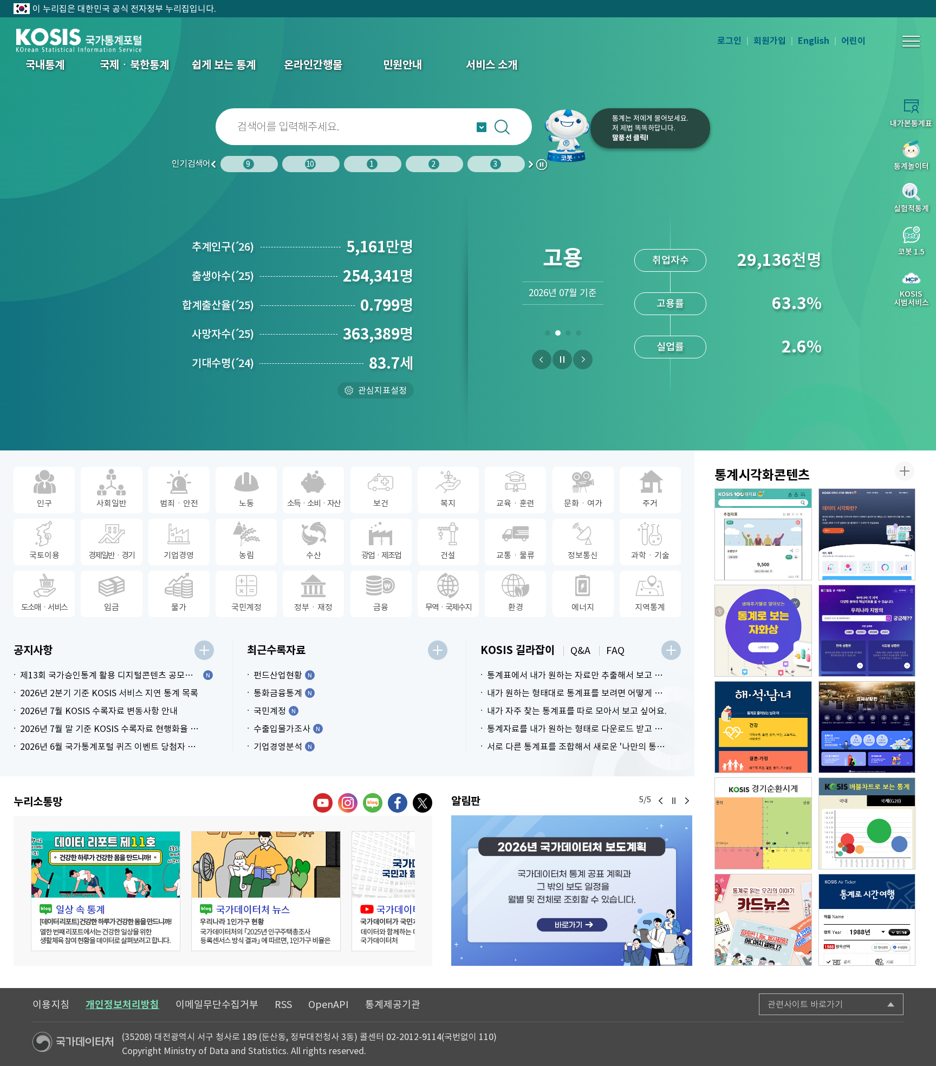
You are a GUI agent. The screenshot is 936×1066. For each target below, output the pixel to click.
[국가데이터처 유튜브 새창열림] (323, 803)
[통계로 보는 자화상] (763, 630)
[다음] (583, 359)
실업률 (670, 345)
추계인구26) (223, 247)
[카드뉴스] (763, 919)
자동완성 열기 (481, 127)
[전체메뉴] (911, 41)
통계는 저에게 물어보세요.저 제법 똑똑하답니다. (650, 128)
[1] (547, 335)
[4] (578, 335)
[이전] (541, 359)
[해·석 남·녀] (763, 727)
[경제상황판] (867, 727)
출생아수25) (223, 276)
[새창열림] (571, 890)
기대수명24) (223, 363)
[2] (558, 335)
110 (486, 1036)
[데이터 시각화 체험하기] (867, 534)
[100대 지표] (763, 534)
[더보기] (204, 650)
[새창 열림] (105, 891)
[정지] (562, 359)
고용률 (670, 302)
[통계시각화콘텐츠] (904, 471)
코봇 (566, 135)
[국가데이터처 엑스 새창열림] (422, 803)
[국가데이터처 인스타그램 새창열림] (348, 803)
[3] (568, 335)
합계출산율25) (218, 305)
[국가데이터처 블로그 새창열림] (372, 803)
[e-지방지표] (867, 630)
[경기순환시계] (763, 823)
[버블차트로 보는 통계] (867, 823)
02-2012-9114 (413, 1036)
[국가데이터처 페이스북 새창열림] (397, 803)
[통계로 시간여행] (867, 919)
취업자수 (670, 259)
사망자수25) (223, 334)
